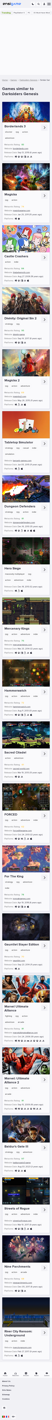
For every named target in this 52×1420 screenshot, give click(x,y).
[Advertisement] (26, 45)
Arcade (21, 1022)
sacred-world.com (21, 768)
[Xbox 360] (19, 280)
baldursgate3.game (22, 1162)
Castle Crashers (16, 256)
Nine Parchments (17, 1267)
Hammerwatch (15, 691)
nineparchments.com (22, 1282)
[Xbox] (34, 1040)
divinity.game (19, 334)
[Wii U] (22, 838)
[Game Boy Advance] (28, 1040)
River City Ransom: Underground (18, 1333)
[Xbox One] (22, 156)
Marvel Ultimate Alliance (16, 1008)
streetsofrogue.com (22, 1220)
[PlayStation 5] (28, 156)
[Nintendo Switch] (25, 156)
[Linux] (19, 404)
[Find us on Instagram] (4, 1408)
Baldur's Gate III (16, 1146)
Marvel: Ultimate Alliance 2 (16, 1080)
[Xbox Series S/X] (19, 156)
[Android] (19, 218)
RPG (17, 132)
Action (25, 132)
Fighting (8, 1016)
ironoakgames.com (21, 898)
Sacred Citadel (15, 752)
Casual (26, 448)
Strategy (9, 324)
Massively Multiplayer (15, 574)
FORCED (10, 814)
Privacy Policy (8, 1386)
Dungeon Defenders (19, 506)
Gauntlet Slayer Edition (21, 944)
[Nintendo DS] (34, 1108)
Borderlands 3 (15, 126)
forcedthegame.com (22, 830)
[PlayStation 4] (31, 156)
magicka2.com (19, 396)
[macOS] (28, 280)
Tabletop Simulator (18, 442)
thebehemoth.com (21, 272)
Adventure (9, 138)
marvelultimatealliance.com (25, 1032)
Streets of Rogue (17, 1208)
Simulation (9, 454)
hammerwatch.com (21, 706)
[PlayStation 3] (25, 280)
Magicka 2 (12, 380)
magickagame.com (21, 210)
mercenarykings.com (22, 644)
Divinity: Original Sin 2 (20, 318)
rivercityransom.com (22, 1347)
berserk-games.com (22, 460)
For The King (13, 876)
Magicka (10, 194)
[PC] (16, 156)
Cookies (6, 1399)
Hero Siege (12, 568)
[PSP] (31, 1040)
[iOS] (34, 530)
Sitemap (6, 1394)
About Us (6, 1381)
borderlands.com (20, 148)
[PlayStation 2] (25, 1040)
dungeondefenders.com (24, 522)
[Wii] (19, 1040)
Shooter (8, 132)
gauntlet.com (19, 960)
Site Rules (6, 1390)
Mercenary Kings (16, 628)
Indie (16, 262)
